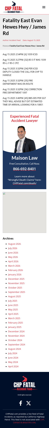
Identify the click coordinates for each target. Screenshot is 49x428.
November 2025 (16, 283)
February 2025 (15, 322)
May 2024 (13, 362)
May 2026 (13, 257)
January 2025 (14, 327)
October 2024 (15, 340)
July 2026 (12, 248)
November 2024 (16, 335)
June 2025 (13, 305)
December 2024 (16, 331)
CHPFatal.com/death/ (24, 183)
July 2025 (12, 300)
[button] (43, 7)
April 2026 (13, 261)
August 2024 (14, 348)
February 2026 (15, 270)
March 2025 (14, 318)
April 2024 (13, 366)
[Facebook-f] (20, 403)
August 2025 (14, 296)
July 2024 (12, 353)
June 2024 (13, 357)
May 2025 (13, 309)
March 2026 (14, 265)
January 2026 (14, 274)
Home (5, 46)
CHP (42, 419)
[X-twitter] (28, 403)
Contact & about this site (24, 422)
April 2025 (13, 313)
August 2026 (14, 243)
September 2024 (16, 344)
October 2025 (15, 287)
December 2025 (16, 278)
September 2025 (16, 292)
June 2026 (13, 252)
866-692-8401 (24, 168)
